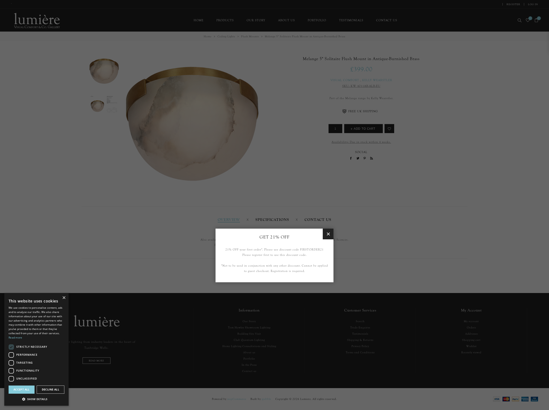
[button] (36, 398)
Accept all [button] (22, 389)
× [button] (63, 297)
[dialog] (36, 349)
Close (328, 234)
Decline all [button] (50, 389)
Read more (15, 337)
